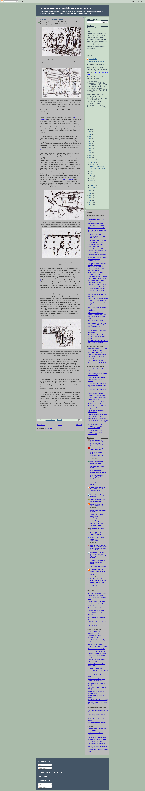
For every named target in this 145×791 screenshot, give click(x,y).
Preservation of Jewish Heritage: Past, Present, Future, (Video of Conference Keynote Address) (97, 278)
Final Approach (94, 540)
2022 (90, 141)
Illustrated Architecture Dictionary (97, 737)
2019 (90, 148)
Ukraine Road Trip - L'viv (96, 505)
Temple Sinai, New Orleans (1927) (98, 700)
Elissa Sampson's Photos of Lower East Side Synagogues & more (97, 597)
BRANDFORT (94, 478)
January (92, 187)
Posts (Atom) (49, 428)
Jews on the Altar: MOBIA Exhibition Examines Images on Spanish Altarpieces (97, 250)
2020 (90, 146)
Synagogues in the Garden (95, 320)
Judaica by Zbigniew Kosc (95, 608)
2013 (90, 193)
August (92, 171)
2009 (90, 202)
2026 (90, 132)
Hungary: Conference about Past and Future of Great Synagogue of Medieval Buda (58, 23)
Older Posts (79, 425)
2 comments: (73, 420)
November (93, 162)
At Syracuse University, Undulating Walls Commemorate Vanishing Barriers (97, 236)
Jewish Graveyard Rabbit (97, 487)
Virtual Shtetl (94, 585)
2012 (90, 195)
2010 (90, 200)
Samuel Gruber (93, 59)
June (91, 176)
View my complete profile (96, 61)
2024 (90, 136)
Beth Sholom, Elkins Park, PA (96, 644)
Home (60, 425)
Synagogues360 (92, 625)
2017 (90, 153)
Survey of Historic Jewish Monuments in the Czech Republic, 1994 (95, 432)
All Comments (44, 768)
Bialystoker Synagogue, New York (98, 646)
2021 (90, 143)
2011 (90, 197)
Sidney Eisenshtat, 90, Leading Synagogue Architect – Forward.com (97, 308)
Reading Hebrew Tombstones (96, 743)
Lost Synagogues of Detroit (96, 610)
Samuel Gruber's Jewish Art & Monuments (66, 8)
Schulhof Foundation (67, 179)
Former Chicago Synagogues (96, 601)
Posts (42, 765)
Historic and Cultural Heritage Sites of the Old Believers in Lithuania (96, 379)
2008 (90, 205)
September (93, 164)
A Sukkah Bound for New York (96, 228)
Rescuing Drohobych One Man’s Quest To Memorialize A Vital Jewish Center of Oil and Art (97, 288)
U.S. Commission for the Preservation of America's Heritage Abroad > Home (98, 580)
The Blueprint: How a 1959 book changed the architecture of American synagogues (97, 324)
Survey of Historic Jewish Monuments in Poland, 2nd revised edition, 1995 (95, 426)
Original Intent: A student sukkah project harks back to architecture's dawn (97, 259)
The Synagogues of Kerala (98, 566)
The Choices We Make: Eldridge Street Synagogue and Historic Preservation (97, 330)
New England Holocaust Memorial (97, 722)
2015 (90, 157)
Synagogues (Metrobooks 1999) (97, 363)
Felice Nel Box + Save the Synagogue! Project (97, 489)
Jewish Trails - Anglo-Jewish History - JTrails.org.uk (96, 516)
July (91, 173)
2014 (90, 190)
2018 (90, 150)
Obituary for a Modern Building (97, 254)
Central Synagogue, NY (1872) (97, 649)
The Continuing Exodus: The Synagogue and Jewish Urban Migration (96, 336)
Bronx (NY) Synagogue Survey (97, 593)
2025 (90, 134)
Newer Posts (41, 425)
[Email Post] (79, 420)
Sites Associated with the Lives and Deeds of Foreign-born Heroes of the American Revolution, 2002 (98, 420)
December (93, 159)
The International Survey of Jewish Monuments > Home (98, 562)
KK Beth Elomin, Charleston (96, 668)
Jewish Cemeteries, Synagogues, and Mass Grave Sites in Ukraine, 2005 (98, 385)
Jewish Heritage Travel (97, 504)
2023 (90, 139)
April (91, 180)
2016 (90, 155)
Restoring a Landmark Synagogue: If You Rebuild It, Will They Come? (97, 294)
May (91, 178)
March (92, 183)
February (93, 185)
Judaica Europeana (96, 521)
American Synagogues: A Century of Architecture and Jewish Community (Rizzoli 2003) (97, 350)
